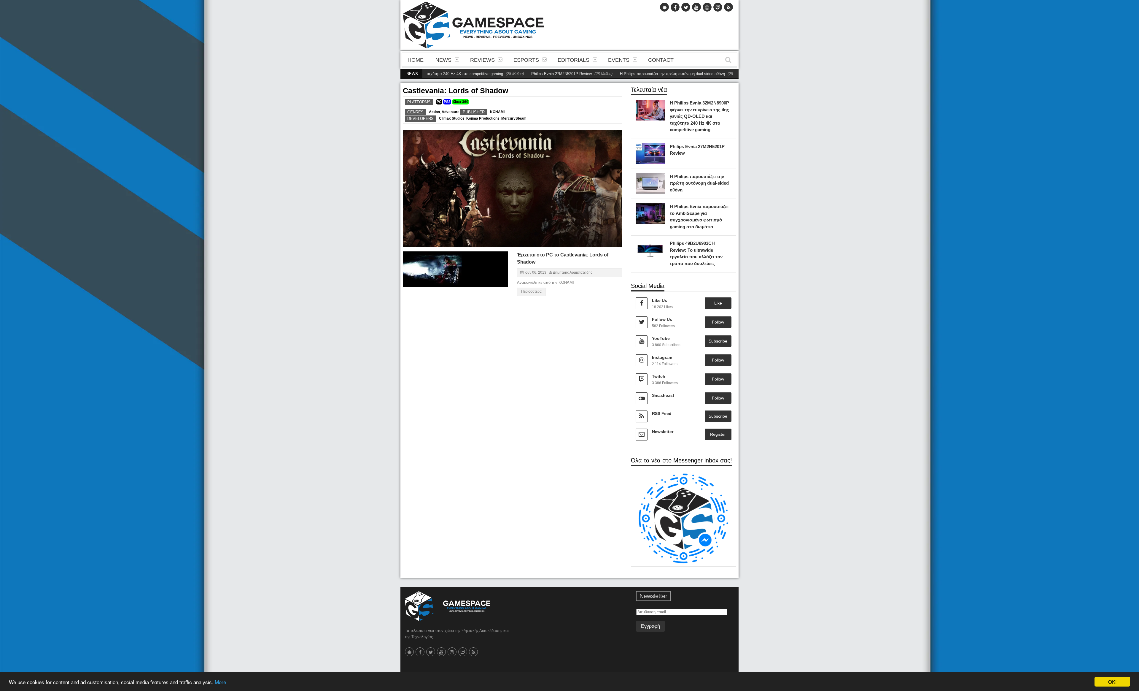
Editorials (573, 60)
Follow (718, 322)
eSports (526, 60)
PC (439, 102)
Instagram (662, 357)
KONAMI (497, 112)
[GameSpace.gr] (447, 606)
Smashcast (663, 395)
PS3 (447, 102)
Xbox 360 (460, 102)
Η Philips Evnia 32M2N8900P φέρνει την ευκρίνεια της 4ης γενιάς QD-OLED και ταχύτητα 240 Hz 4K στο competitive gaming (699, 116)
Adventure (450, 112)
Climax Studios (451, 118)
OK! (1112, 681)
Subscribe (718, 341)
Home (416, 60)
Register (718, 434)
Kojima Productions (482, 118)
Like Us (659, 300)
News (443, 60)
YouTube (661, 338)
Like (718, 303)
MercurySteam (513, 118)
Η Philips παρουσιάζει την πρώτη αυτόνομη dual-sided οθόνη (640, 74)
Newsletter (662, 431)
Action (434, 112)
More (220, 682)
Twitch (658, 376)
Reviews (482, 60)
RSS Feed (662, 413)
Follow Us (662, 319)
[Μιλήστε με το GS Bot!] (683, 518)
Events (618, 60)
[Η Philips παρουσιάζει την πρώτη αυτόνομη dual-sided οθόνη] (659, 179)
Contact (661, 60)
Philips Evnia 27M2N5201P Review (529, 74)
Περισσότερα (531, 291)
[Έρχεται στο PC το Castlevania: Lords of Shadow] (498, 258)
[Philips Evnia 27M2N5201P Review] (659, 149)
